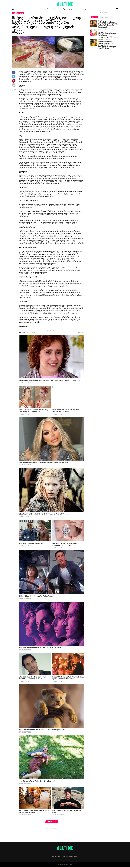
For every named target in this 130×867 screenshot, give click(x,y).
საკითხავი (54, 9)
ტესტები (71, 9)
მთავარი (46, 9)
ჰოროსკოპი (63, 9)
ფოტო (85, 9)
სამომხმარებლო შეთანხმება (70, 856)
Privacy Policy (56, 856)
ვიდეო (78, 9)
